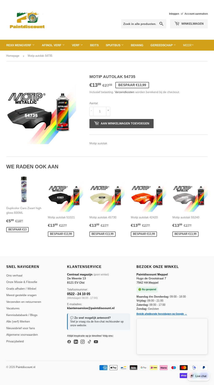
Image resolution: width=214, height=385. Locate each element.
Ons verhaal (14, 275)
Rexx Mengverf (19, 45)
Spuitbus (113, 45)
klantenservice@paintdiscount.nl (91, 308)
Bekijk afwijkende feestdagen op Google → (161, 313)
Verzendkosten (124, 92)
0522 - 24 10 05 (78, 294)
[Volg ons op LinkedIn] (76, 342)
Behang (137, 45)
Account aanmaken (196, 13)
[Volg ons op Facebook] (69, 342)
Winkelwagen (192, 23)
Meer (187, 45)
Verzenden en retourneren (23, 301)
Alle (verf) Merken (18, 321)
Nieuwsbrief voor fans (20, 328)
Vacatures (12, 308)
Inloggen (174, 13)
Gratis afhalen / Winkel (21, 288)
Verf (76, 45)
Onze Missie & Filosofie (21, 282)
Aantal (93, 103)
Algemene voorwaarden (22, 334)
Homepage (12, 55)
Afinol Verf (52, 45)
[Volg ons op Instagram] (82, 342)
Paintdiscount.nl (25, 367)
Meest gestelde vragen (21, 295)
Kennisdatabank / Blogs (21, 315)
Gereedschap (161, 45)
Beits (94, 45)
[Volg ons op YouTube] (96, 342)
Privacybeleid (15, 341)
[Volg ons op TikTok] (89, 342)
